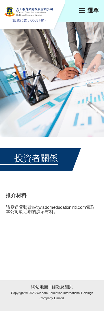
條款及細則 (62, 286)
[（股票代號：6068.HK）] (28, 15)
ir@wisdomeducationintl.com (59, 207)
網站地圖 (39, 286)
